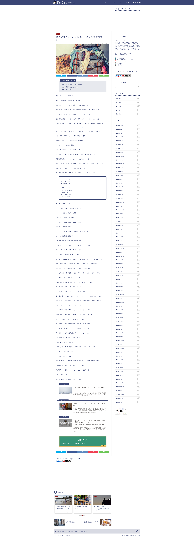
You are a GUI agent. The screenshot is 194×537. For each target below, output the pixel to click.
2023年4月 (128, 279)
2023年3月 (128, 283)
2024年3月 (128, 237)
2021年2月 (128, 379)
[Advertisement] (83, 18)
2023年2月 (128, 286)
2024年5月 (128, 229)
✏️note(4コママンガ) (120, 61)
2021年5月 (128, 367)
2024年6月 (128, 225)
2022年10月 (128, 302)
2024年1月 (128, 244)
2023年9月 (128, 260)
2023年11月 (128, 252)
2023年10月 (128, 256)
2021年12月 (128, 340)
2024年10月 (128, 210)
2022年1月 (128, 336)
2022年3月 (128, 329)
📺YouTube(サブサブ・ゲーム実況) (124, 59)
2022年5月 (128, 321)
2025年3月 (128, 190)
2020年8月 (128, 402)
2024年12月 (128, 202)
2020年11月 (128, 390)
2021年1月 (128, 383)
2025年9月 (128, 167)
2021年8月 (128, 356)
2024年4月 (128, 233)
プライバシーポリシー (59, 535)
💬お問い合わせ (119, 65)
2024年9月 (128, 213)
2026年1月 (128, 152)
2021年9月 (128, 352)
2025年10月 (128, 163)
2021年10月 (128, 348)
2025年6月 (128, 179)
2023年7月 (128, 267)
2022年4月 (128, 325)
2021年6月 (128, 363)
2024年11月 (128, 206)
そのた (128, 2)
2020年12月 (128, 386)
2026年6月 (128, 133)
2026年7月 (128, 129)
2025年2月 (128, 194)
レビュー (128, 114)
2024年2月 (128, 240)
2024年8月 (128, 217)
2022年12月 (128, 294)
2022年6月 (128, 317)
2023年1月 (128, 290)
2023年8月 (128, 263)
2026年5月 (128, 137)
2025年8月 (128, 171)
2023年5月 (128, 275)
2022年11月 (128, 298)
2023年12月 (128, 248)
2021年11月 (128, 344)
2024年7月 (128, 221)
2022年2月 (128, 333)
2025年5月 (128, 183)
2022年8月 (128, 310)
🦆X (116, 62)
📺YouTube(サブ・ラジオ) (122, 58)
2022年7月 (128, 313)
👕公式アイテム (119, 63)
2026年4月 (128, 140)
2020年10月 (128, 394)
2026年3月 (128, 144)
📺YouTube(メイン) (120, 57)
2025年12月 (128, 156)
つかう (121, 2)
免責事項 (68, 535)
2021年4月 (128, 371)
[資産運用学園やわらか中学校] (68, 3)
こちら (128, 53)
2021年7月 (128, 360)
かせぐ (106, 2)
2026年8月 (128, 125)
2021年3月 (128, 375)
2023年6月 (128, 271)
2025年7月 (128, 175)
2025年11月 (128, 160)
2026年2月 (128, 148)
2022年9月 (128, 306)
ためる (113, 2)
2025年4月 (128, 187)
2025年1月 (128, 198)
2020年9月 (128, 398)
